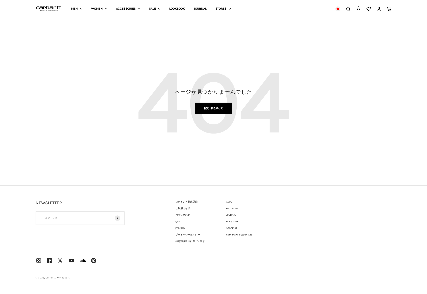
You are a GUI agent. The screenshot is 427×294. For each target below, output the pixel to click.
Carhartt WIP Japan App (239, 234)
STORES (221, 8)
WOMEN (97, 8)
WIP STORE (232, 221)
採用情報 (180, 228)
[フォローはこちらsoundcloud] (83, 262)
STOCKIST (231, 228)
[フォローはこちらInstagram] (39, 261)
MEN (74, 8)
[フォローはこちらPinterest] (94, 260)
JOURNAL (200, 8)
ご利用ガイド (182, 208)
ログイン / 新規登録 (186, 201)
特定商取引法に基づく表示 (190, 241)
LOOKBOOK (177, 8)
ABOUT (230, 201)
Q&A (178, 221)
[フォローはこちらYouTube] (71, 261)
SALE (152, 8)
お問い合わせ (182, 214)
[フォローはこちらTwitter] (60, 261)
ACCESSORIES (126, 8)
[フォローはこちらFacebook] (49, 260)
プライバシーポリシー (187, 234)
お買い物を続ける (213, 108)
